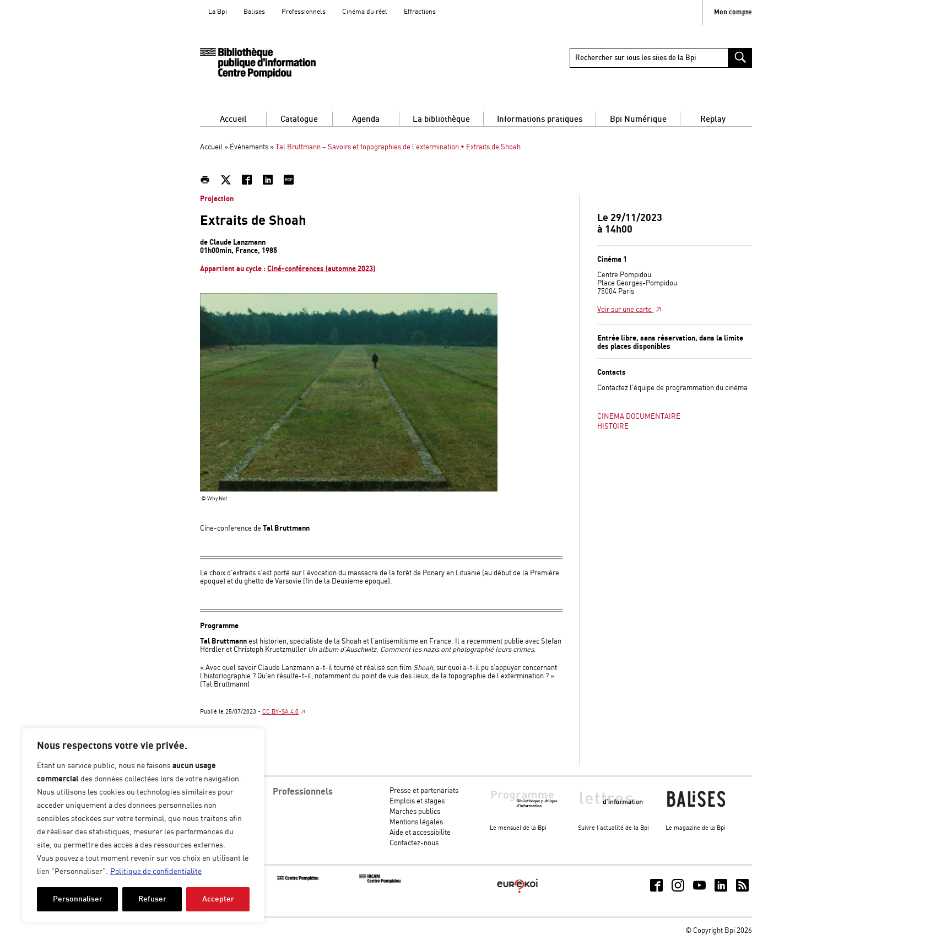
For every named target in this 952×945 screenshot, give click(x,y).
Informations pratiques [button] (539, 119)
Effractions (420, 11)
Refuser (152, 899)
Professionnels (304, 11)
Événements (249, 147)
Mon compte (733, 12)
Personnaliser (77, 899)
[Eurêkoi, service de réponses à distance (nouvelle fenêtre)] (517, 893)
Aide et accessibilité (420, 832)
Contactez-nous (414, 843)
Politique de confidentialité (156, 872)
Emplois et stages (417, 801)
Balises (254, 11)
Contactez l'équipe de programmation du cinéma (672, 388)
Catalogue (299, 119)
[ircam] (380, 881)
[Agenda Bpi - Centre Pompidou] (258, 63)
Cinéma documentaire (638, 416)
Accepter (218, 899)
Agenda (366, 119)
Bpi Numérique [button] (638, 119)
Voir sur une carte (625, 310)
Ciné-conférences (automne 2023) (321, 269)
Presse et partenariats (424, 791)
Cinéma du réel (364, 11)
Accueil (233, 119)
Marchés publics (415, 812)
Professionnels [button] (303, 792)
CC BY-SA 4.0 (280, 712)
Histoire (613, 426)
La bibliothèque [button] (441, 119)
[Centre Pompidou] (297, 878)
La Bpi (217, 11)
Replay (713, 119)
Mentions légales (416, 822)
